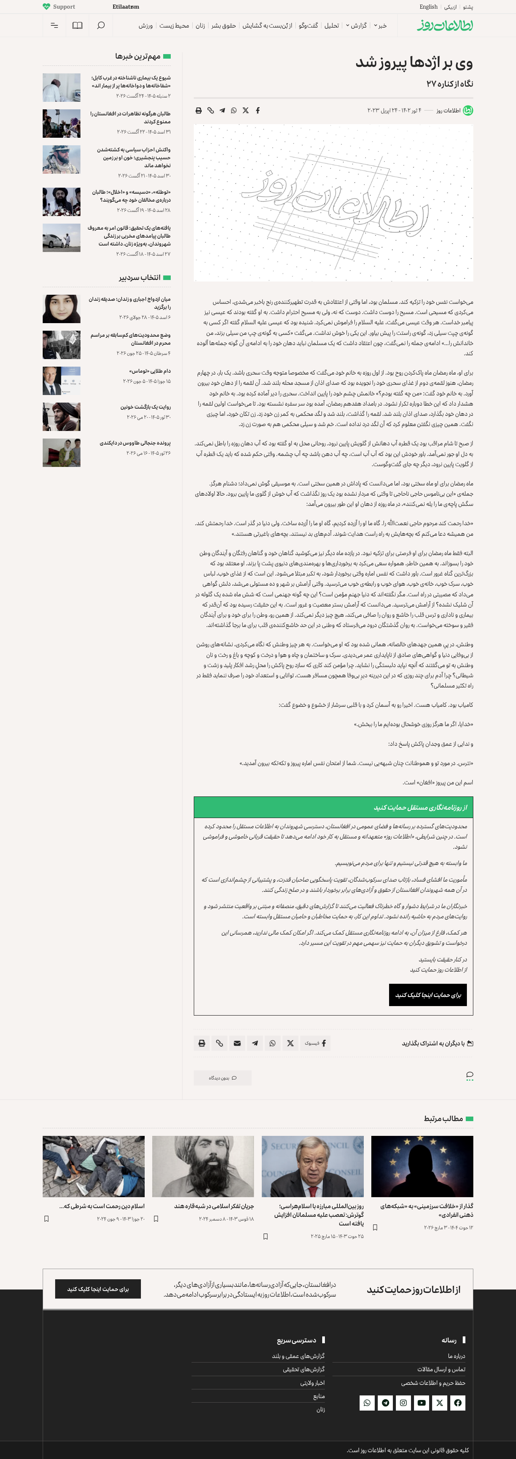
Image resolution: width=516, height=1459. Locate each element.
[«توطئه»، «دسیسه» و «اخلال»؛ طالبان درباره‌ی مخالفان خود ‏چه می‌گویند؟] (61, 202)
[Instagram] (403, 1403)
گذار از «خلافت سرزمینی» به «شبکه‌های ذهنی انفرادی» (426, 1210)
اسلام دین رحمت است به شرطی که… (102, 1206)
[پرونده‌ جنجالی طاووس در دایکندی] (61, 453)
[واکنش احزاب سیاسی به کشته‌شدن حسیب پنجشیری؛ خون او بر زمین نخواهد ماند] (61, 159)
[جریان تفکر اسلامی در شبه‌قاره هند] (203, 1166)
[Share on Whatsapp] (234, 110)
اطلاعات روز (448, 110)
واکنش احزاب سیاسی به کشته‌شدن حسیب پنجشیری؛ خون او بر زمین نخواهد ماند (134, 157)
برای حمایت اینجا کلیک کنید (428, 994)
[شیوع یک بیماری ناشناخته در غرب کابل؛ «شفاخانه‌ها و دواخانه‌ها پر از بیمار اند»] (61, 87)
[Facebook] (457, 1403)
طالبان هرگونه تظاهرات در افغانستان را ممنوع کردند (130, 117)
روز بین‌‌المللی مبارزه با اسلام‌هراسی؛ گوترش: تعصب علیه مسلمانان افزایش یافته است (319, 1214)
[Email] (237, 1043)
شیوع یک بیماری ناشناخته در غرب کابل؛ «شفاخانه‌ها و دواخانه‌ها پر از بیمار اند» (131, 81)
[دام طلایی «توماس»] (61, 381)
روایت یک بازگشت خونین (146, 406)
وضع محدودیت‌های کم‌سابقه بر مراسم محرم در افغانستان (131, 339)
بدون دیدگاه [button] (219, 1077)
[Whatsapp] (367, 1403)
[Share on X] (246, 110)
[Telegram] (385, 1403)
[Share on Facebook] (257, 110)
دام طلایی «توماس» (150, 371)
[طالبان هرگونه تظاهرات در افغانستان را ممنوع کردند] (61, 123)
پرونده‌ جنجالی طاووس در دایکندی (135, 442)
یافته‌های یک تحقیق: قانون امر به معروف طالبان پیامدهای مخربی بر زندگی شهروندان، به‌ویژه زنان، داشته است (129, 235)
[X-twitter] (439, 1403)
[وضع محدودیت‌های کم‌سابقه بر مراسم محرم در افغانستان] (61, 345)
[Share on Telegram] (222, 110)
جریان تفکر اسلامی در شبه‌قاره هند (214, 1206)
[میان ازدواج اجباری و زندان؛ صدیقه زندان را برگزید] (61, 309)
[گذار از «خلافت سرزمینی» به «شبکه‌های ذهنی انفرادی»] (422, 1166)
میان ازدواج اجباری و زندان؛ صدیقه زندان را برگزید (130, 303)
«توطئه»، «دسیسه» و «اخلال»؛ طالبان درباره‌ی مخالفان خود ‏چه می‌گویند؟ (131, 196)
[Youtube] (421, 1403)
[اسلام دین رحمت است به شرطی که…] (94, 1166)
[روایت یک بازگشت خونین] (61, 417)
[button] (101, 25)
